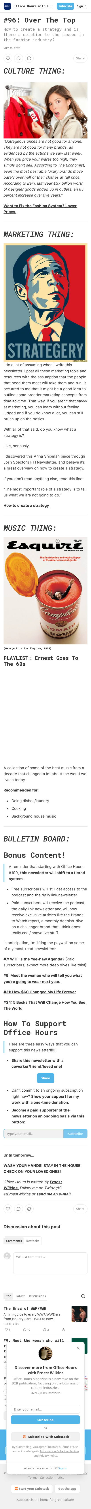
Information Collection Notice (59, 1451)
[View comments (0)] (18, 58)
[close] (78, 1348)
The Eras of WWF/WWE (25, 1308)
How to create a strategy (27, 505)
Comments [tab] (14, 1241)
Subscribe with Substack (48, 1436)
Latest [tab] (20, 1296)
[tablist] (23, 1240)
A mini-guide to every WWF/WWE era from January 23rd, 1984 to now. (32, 1316)
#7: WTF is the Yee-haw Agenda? (34, 959)
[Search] (83, 1296)
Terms (32, 1477)
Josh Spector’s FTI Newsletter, (30, 462)
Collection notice (52, 1477)
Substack (23, 1500)
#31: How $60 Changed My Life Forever (40, 992)
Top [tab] (8, 1296)
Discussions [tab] (37, 1296)
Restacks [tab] (32, 1241)
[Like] (8, 58)
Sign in (82, 6)
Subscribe (65, 6)
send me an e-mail (53, 1194)
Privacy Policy (48, 1456)
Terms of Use (69, 1447)
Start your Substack (34, 1488)
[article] (45, 1319)
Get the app (67, 1488)
